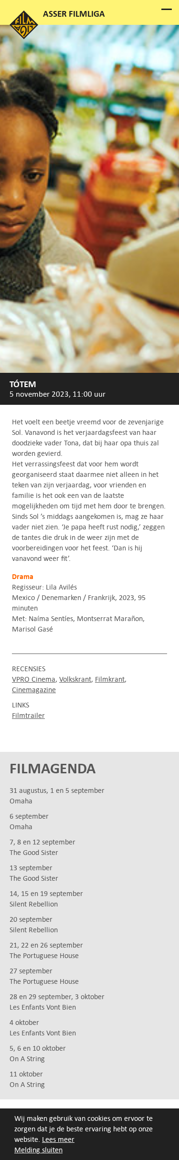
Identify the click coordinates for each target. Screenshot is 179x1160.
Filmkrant (110, 679)
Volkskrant (75, 679)
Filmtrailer (28, 715)
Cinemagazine (34, 689)
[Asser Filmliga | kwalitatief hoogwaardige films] (24, 36)
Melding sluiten (38, 1149)
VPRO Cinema (33, 679)
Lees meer (58, 1139)
